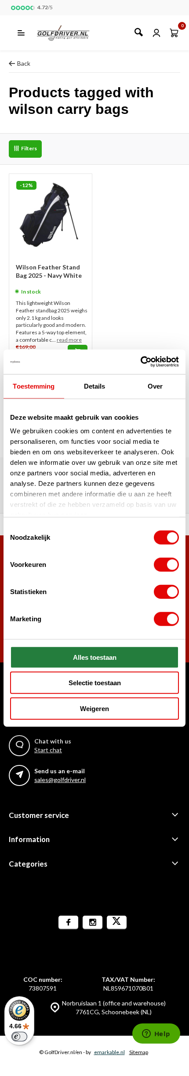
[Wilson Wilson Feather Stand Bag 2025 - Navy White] (50, 215)
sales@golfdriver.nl (60, 779)
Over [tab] (155, 385)
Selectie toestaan (95, 683)
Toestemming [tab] (34, 385)
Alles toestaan (94, 657)
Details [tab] (94, 385)
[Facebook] (68, 922)
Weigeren (94, 708)
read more (69, 339)
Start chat (48, 750)
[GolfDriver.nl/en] (73, 33)
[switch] (166, 564)
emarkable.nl (109, 1052)
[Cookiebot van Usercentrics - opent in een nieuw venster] (140, 362)
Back (23, 63)
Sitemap (138, 1052)
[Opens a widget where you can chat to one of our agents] (156, 1034)
